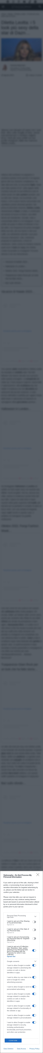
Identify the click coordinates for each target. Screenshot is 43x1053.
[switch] (34, 922)
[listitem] (21, 916)
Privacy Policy (34, 1049)
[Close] (38, 875)
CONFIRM (13, 1040)
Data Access (21, 1049)
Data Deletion (8, 1049)
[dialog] (21, 962)
